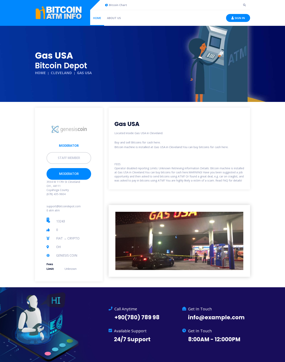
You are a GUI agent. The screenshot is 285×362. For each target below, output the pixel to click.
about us (114, 18)
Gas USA (84, 72)
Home (97, 18)
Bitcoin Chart (118, 5)
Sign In (239, 18)
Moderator (69, 174)
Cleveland (61, 72)
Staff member (69, 158)
